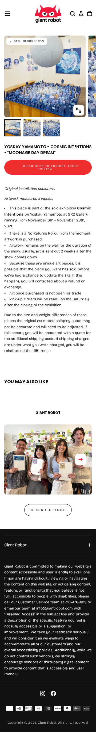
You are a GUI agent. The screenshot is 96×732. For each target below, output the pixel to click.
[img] (9, 708)
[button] (7, 13)
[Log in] (81, 13)
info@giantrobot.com (54, 608)
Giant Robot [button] (15, 544)
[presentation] (78, 110)
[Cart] (89, 13)
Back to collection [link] (29, 41)
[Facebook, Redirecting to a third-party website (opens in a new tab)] (53, 693)
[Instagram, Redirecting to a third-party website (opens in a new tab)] (42, 693)
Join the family (50, 510)
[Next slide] (80, 459)
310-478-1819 (76, 602)
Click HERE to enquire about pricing (51, 167)
